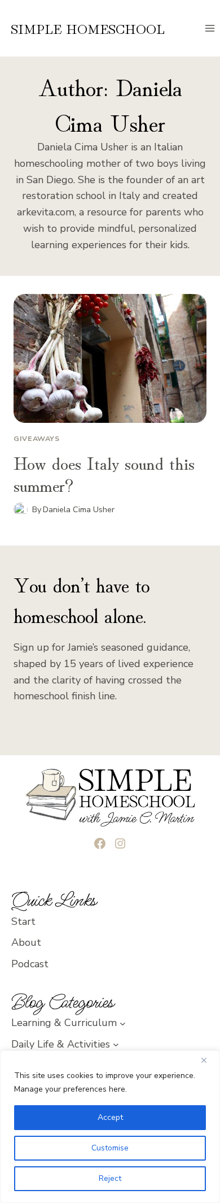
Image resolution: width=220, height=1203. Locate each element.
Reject (110, 1178)
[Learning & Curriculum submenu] (123, 1023)
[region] (110, 1126)
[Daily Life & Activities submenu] (116, 1044)
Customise (110, 1148)
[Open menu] (209, 28)
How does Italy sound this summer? (104, 472)
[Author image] (21, 510)
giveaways (37, 438)
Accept (110, 1117)
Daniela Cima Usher (79, 509)
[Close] (208, 1060)
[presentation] (110, 358)
